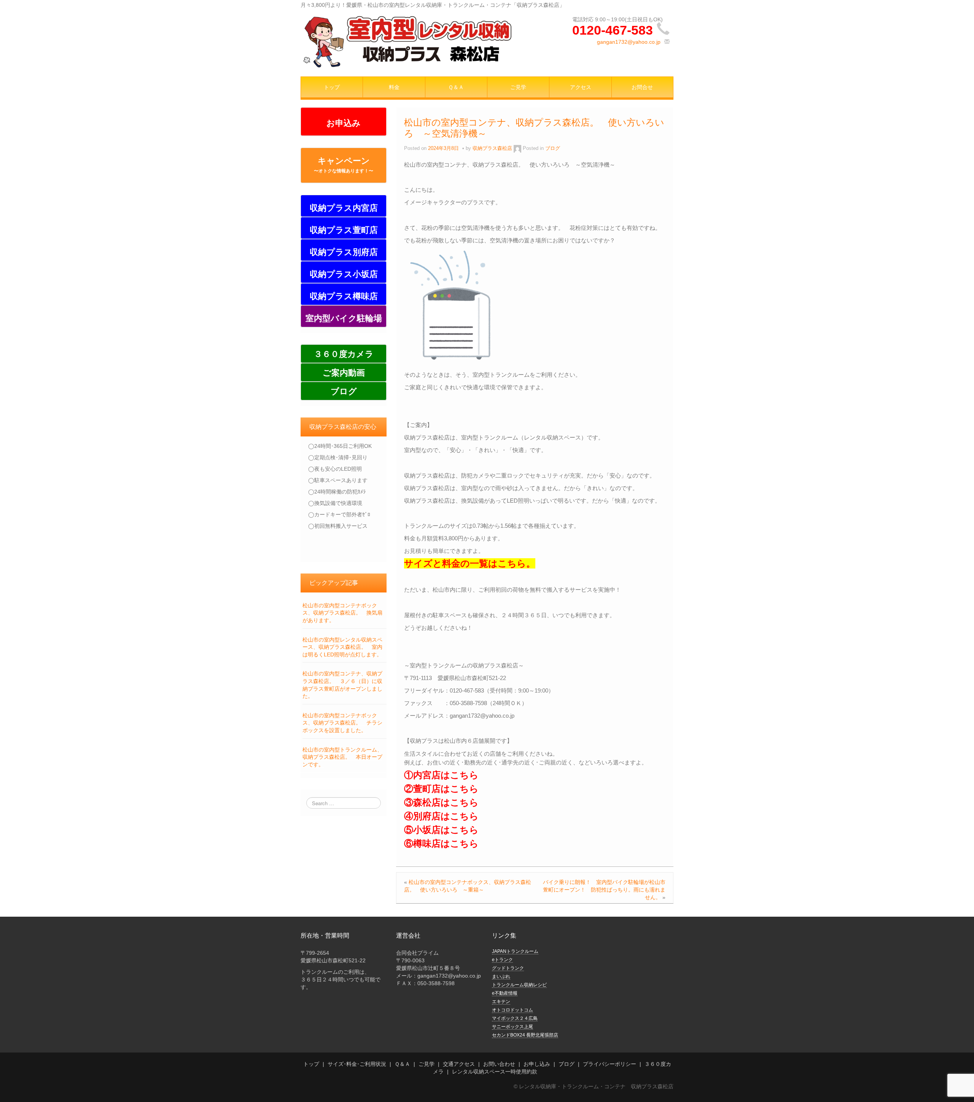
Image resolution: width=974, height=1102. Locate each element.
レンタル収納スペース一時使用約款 (494, 1072)
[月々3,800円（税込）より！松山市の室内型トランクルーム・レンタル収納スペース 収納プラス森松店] (407, 41)
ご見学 (518, 87)
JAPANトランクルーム (515, 951)
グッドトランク (508, 968)
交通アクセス (459, 1064)
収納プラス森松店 (492, 148)
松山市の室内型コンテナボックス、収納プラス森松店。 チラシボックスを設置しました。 (342, 722)
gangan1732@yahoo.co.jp (628, 42)
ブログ (344, 391)
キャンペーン (343, 165)
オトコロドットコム (512, 1010)
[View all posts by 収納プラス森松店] (517, 148)
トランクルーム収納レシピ (519, 984)
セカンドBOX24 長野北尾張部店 (525, 1035)
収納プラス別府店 (344, 252)
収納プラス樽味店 (344, 296)
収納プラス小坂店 (344, 274)
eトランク (502, 959)
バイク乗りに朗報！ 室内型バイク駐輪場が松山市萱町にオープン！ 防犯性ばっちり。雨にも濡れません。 (604, 889)
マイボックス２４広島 (515, 1018)
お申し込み (537, 1064)
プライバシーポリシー (609, 1064)
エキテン (501, 1001)
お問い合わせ (499, 1064)
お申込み (343, 123)
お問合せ (642, 87)
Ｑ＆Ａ (456, 87)
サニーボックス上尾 (512, 1026)
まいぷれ (501, 976)
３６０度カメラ (344, 354)
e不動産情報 (504, 993)
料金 (394, 87)
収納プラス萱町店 (344, 230)
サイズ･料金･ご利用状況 (357, 1064)
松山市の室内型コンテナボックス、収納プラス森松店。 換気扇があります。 (342, 612)
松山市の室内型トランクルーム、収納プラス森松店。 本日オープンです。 (342, 757)
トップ (332, 87)
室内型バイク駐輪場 (344, 318)
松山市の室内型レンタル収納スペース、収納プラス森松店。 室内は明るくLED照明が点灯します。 (342, 647)
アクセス (580, 87)
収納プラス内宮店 (344, 208)
